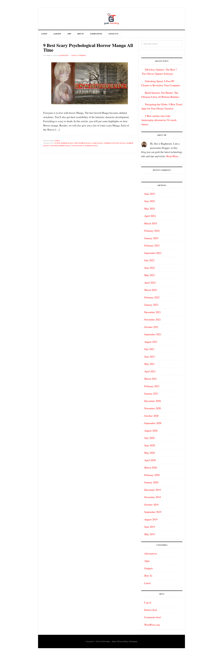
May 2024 (149, 208)
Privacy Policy (122, 641)
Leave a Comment (78, 55)
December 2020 (152, 401)
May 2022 (149, 275)
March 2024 (150, 223)
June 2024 (149, 201)
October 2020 (151, 416)
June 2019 (149, 526)
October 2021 (151, 327)
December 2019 (152, 490)
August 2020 (150, 430)
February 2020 (152, 475)
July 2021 (149, 349)
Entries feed (150, 610)
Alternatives (150, 553)
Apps (147, 561)
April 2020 (150, 460)
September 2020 (152, 423)
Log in (147, 602)
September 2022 (152, 253)
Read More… (173, 156)
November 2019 (152, 497)
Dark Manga (97, 143)
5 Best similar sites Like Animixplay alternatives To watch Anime (158, 120)
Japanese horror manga (60, 146)
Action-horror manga (64, 143)
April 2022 (150, 282)
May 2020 (149, 452)
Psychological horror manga (85, 146)
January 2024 (151, 238)
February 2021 (152, 386)
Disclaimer (133, 641)
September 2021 (152, 334)
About (114, 641)
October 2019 (151, 504)
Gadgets (148, 568)
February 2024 (152, 230)
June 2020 (149, 445)
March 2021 (150, 378)
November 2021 (152, 319)
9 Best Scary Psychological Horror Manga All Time (88, 47)
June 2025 (149, 194)
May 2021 (149, 364)
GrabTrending (111, 19)
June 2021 (149, 356)
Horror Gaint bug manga (115, 143)
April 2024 (150, 216)
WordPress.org (152, 624)
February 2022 (152, 297)
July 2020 (149, 438)
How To (148, 575)
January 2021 (151, 393)
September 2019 (152, 512)
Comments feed (152, 617)
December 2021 (152, 312)
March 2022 (150, 290)
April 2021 (150, 371)
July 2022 (149, 260)
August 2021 (150, 342)
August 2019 (150, 519)
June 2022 (149, 268)
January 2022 (151, 304)
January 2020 (151, 482)
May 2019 (149, 534)
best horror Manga (83, 143)
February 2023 (152, 245)
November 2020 (152, 408)
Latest (57, 141)
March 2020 (150, 467)
